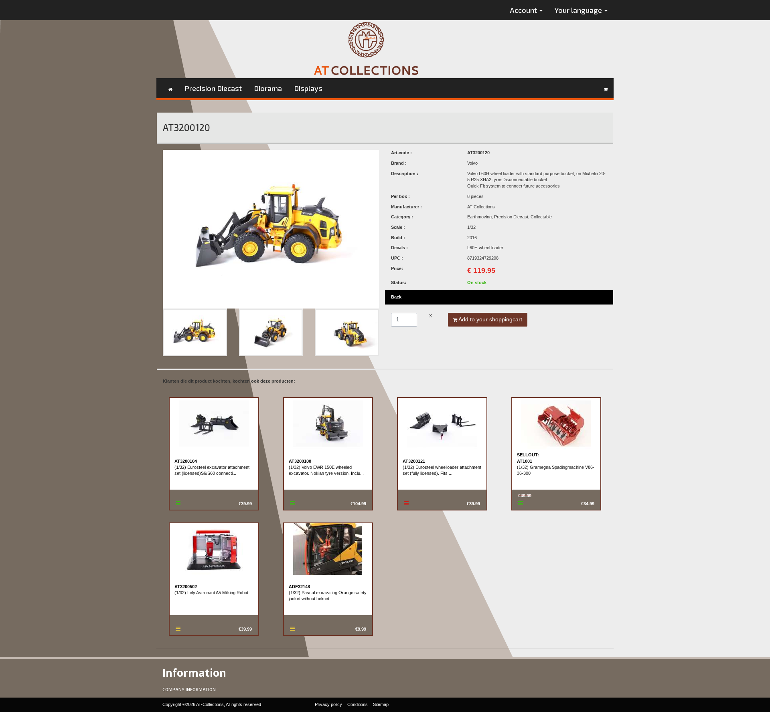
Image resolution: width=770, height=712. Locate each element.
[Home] (170, 88)
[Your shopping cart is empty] (606, 88)
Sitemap (381, 704)
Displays (308, 88)
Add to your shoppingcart (489, 319)
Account (524, 10)
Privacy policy (328, 704)
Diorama (268, 88)
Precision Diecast (213, 88)
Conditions (357, 704)
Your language (579, 10)
